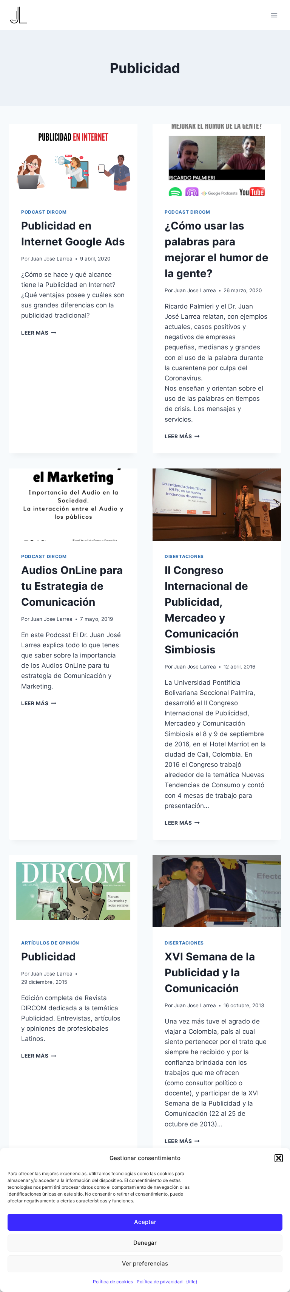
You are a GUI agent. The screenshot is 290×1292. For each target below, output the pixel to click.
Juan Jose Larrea (51, 259)
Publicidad (48, 956)
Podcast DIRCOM (43, 212)
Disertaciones (184, 556)
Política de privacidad (159, 1281)
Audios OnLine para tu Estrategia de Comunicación (72, 586)
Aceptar (145, 1221)
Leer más (38, 333)
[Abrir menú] (274, 15)
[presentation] (73, 160)
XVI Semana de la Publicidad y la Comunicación (210, 972)
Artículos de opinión (50, 943)
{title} (191, 1281)
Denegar (145, 1242)
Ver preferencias (145, 1263)
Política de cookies (113, 1281)
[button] (278, 1158)
